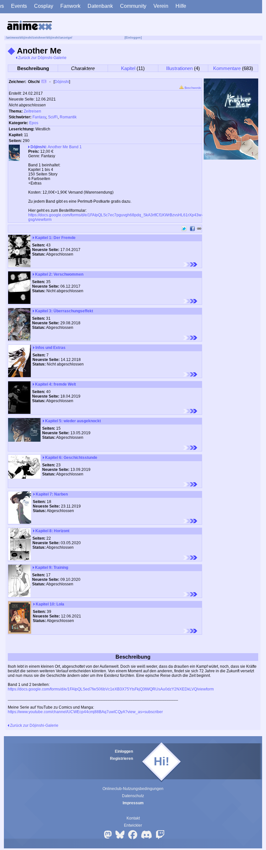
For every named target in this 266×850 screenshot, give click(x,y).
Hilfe (180, 6)
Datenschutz (133, 796)
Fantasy (39, 117)
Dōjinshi (61, 81)
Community (133, 6)
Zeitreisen (32, 111)
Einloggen (124, 751)
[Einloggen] (133, 37)
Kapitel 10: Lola (49, 604)
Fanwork (70, 6)
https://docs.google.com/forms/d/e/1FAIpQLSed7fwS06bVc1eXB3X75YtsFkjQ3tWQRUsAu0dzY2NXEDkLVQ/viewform (111, 689)
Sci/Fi (53, 117)
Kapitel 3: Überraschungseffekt (63, 311)
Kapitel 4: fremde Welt (55, 384)
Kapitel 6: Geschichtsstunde (70, 457)
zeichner (39, 37)
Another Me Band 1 (56, 147)
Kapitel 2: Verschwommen (58, 274)
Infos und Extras (50, 347)
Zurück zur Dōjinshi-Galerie (41, 57)
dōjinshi (26, 37)
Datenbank (100, 6)
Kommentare (227, 68)
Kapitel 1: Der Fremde (55, 237)
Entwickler (133, 825)
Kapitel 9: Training (51, 567)
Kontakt (133, 818)
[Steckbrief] (43, 82)
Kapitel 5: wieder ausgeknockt (72, 421)
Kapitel (128, 68)
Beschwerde (192, 88)
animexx (13, 37)
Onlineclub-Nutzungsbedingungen (133, 788)
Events (19, 6)
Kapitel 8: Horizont (51, 531)
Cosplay (43, 6)
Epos (33, 123)
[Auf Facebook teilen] (192, 228)
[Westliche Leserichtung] (190, 264)
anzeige (65, 37)
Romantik (68, 117)
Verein (160, 6)
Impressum (133, 803)
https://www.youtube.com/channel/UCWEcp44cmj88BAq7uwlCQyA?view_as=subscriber (85, 712)
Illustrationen (179, 68)
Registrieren (121, 758)
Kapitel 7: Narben (51, 494)
